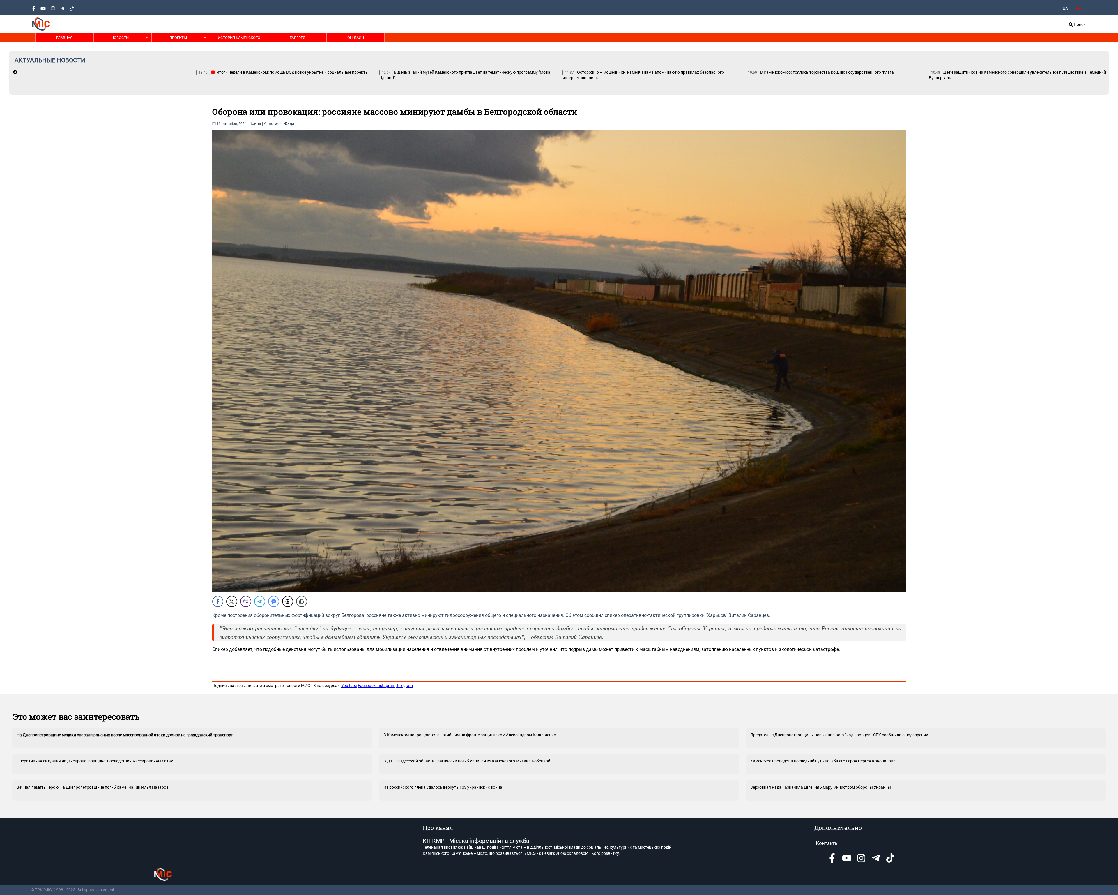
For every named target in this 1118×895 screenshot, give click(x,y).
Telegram (404, 685)
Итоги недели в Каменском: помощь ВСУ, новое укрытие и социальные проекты (100, 72)
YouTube (349, 685)
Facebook (367, 685)
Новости (120, 38)
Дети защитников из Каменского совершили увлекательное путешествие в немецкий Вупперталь (834, 75)
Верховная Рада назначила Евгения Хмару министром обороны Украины (820, 787)
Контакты (827, 843)
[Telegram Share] (259, 601)
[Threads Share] (287, 601)
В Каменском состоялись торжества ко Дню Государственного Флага (638, 72)
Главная (64, 38)
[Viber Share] (245, 601)
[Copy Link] (301, 601)
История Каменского (239, 38)
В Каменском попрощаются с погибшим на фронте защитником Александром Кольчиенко (469, 734)
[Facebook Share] (217, 601)
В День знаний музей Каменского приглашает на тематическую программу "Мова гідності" (281, 75)
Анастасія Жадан (280, 123)
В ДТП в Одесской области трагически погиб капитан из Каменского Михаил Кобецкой (466, 761)
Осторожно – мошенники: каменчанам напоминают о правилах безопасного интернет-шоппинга (460, 75)
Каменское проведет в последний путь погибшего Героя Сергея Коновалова (823, 761)
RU (1078, 8)
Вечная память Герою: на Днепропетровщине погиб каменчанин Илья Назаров (93, 787)
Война (255, 123)
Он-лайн (355, 38)
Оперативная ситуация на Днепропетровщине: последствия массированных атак (95, 761)
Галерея (297, 38)
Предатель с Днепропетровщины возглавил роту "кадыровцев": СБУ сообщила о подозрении (839, 734)
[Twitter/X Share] (231, 601)
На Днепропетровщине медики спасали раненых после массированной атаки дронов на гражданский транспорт (125, 734)
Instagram (385, 685)
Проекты (178, 38)
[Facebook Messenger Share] (273, 601)
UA (1065, 8)
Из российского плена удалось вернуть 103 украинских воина (442, 787)
